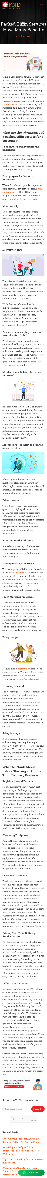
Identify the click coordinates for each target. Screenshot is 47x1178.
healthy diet (23, 668)
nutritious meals (17, 572)
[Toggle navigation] (41, 5)
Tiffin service (10, 104)
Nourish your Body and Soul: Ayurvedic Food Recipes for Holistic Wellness (22, 1150)
